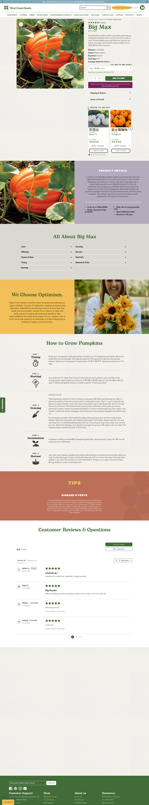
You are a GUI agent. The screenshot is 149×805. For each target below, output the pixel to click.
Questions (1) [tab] (32, 560)
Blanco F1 (93, 134)
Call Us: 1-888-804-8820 (18, 800)
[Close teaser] (15, 799)
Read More (106, 45)
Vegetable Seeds (92, 19)
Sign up (51, 783)
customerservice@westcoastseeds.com (24, 797)
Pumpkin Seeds (102, 19)
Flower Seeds (49, 800)
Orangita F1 (116, 134)
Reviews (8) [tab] (21, 560)
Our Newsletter (108, 800)
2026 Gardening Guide (111, 797)
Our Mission (79, 800)
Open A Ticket (14, 803)
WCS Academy (108, 803)
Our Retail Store (81, 803)
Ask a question (119, 549)
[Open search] (116, 560)
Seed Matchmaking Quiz (121, 8)
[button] (142, 7)
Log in (135, 8)
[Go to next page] (80, 636)
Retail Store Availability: (95, 72)
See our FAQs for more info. (110, 86)
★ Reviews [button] (2, 405)
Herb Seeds (48, 803)
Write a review (119, 544)
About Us (78, 797)
